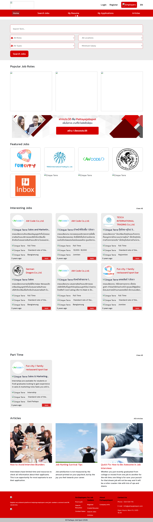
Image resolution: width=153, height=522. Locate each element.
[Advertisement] (76, 331)
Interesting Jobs (21, 208)
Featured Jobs (19, 144)
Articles (136, 13)
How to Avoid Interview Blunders (27, 464)
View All (139, 208)
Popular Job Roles (22, 66)
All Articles (138, 418)
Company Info (105, 504)
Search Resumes (78, 506)
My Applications (106, 13)
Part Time (16, 354)
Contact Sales (80, 511)
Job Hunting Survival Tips (69, 464)
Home (16, 13)
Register (114, 4)
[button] (11, 18)
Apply (46, 258)
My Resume (73, 13)
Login (103, 4)
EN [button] (141, 4)
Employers (130, 4)
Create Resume (92, 508)
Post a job (79, 502)
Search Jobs (43, 13)
